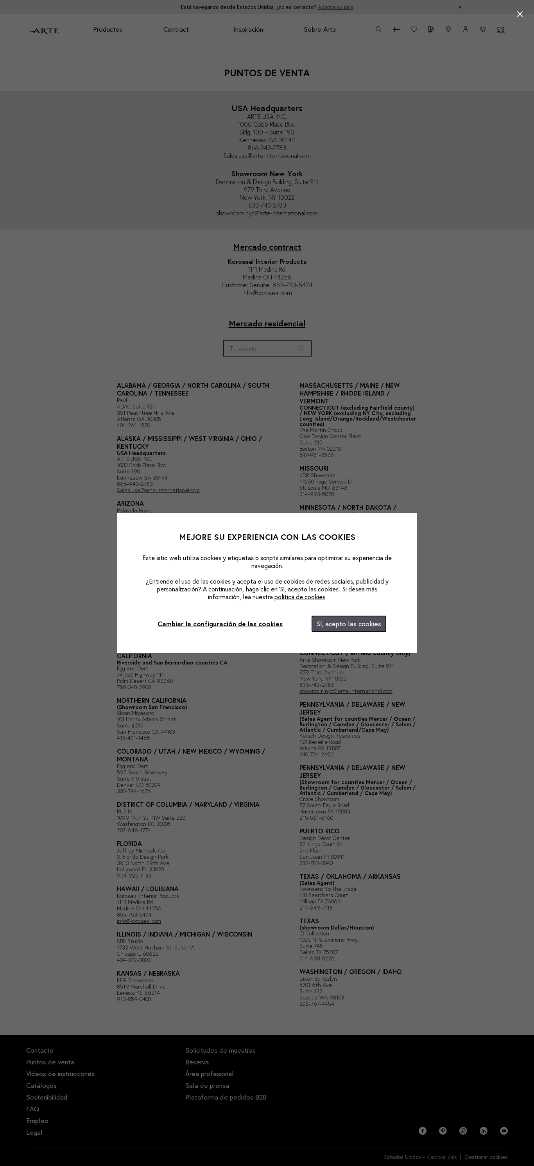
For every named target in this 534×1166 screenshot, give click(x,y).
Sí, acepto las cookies (349, 623)
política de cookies (299, 597)
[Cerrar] (520, 14)
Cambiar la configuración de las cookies (220, 623)
